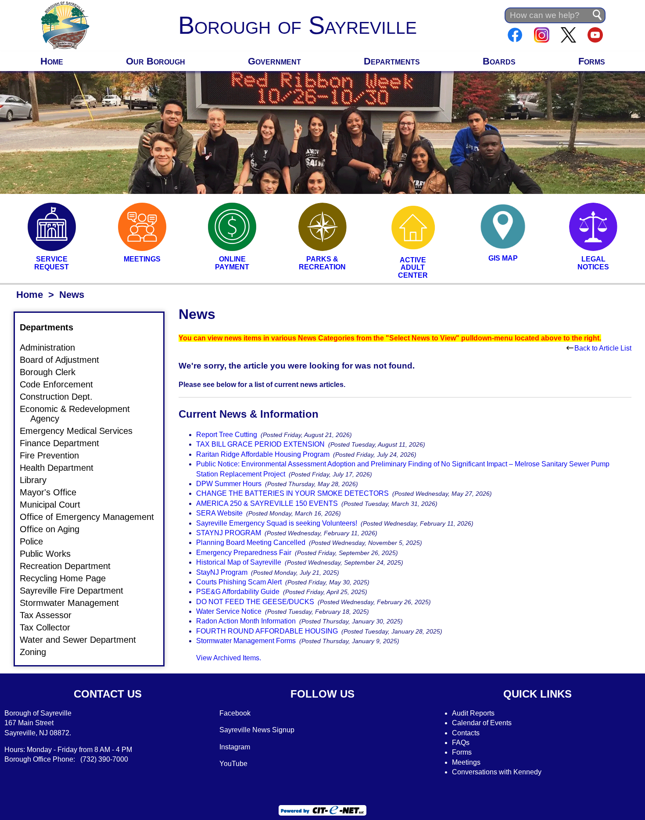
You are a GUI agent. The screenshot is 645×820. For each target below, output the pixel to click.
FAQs (460, 742)
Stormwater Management (74, 603)
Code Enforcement (61, 384)
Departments (392, 61)
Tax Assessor (51, 615)
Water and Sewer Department (83, 640)
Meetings (466, 762)
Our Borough (155, 61)
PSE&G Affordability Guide (238, 591)
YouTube (233, 763)
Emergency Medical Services (81, 431)
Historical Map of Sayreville (238, 562)
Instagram (234, 747)
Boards (499, 61)
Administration (52, 347)
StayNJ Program (221, 572)
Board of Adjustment (64, 360)
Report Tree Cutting (226, 434)
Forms (591, 61)
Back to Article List (602, 348)
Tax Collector (50, 627)
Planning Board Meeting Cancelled (250, 542)
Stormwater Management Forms (246, 641)
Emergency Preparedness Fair (243, 552)
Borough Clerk (52, 372)
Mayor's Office (53, 492)
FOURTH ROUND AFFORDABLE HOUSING (267, 631)
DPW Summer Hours (229, 483)
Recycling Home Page (68, 578)
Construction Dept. (61, 396)
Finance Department (64, 443)
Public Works (50, 554)
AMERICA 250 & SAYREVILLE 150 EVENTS (267, 503)
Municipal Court (55, 504)
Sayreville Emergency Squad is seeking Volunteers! (276, 523)
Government (274, 61)
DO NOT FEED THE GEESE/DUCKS (255, 601)
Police (36, 541)
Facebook (235, 713)
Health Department (61, 468)
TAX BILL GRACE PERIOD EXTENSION (260, 444)
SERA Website (219, 513)
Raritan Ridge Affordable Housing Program (263, 454)
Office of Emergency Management (92, 517)
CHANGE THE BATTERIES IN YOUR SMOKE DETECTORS (292, 493)
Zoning (38, 652)
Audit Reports (473, 713)
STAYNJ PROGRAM (228, 533)
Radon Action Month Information (246, 621)
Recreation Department (70, 566)
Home (51, 61)
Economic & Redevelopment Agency (80, 413)
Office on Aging (54, 529)
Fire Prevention (54, 455)
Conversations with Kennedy (496, 772)
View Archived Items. (228, 658)
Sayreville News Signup (256, 730)
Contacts (466, 733)
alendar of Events (484, 723)
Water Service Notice (229, 611)
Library (38, 480)
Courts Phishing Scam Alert (239, 582)
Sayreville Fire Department (76, 590)
